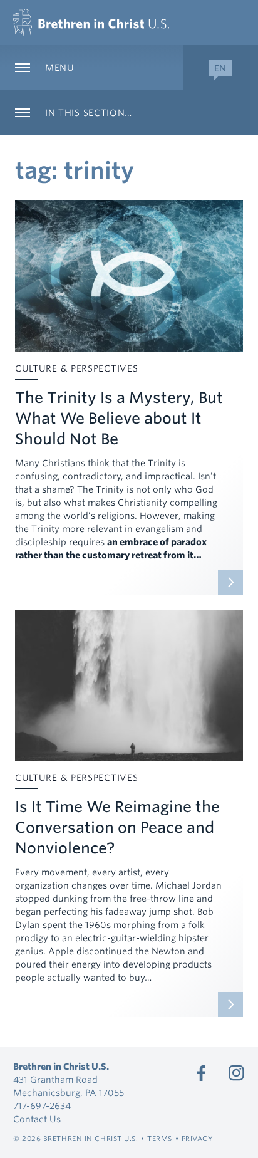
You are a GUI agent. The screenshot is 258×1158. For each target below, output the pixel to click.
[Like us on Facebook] (201, 1072)
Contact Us (37, 1119)
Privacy (198, 1138)
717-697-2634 (42, 1106)
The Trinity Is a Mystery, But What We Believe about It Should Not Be (119, 418)
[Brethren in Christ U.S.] (91, 22)
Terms (159, 1138)
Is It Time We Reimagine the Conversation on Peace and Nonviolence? (117, 827)
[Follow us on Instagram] (236, 1072)
